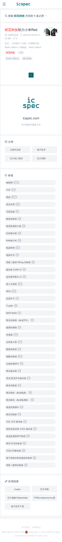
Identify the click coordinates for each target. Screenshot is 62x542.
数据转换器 (13, 218)
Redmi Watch (12, 58)
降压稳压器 (13, 370)
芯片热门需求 (16, 158)
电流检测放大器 (15, 226)
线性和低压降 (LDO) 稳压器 (21, 428)
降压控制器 (13, 414)
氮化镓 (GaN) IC (15, 269)
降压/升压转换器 (15, 443)
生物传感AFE (14, 363)
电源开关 (12, 255)
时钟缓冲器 (13, 233)
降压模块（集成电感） (18, 392)
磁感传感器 (13, 327)
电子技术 (41, 149)
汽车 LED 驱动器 (15, 421)
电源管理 (12, 247)
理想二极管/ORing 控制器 (20, 262)
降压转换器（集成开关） (19, 320)
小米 (21, 52)
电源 (11, 197)
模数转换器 (13, 356)
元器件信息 (15, 149)
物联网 (12, 182)
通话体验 (27, 58)
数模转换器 (13, 349)
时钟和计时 (13, 240)
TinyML (11, 305)
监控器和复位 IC (15, 276)
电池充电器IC (14, 407)
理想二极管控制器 (16, 465)
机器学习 (12, 298)
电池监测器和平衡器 (17, 436)
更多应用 (12, 204)
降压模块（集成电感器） (19, 399)
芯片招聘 (41, 158)
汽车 (10, 189)
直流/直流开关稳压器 (17, 378)
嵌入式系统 (13, 283)
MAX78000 (13, 312)
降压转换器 (13, 385)
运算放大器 (13, 341)
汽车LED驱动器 (15, 450)
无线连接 (12, 211)
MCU (10, 291)
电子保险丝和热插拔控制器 (20, 457)
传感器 (11, 334)
